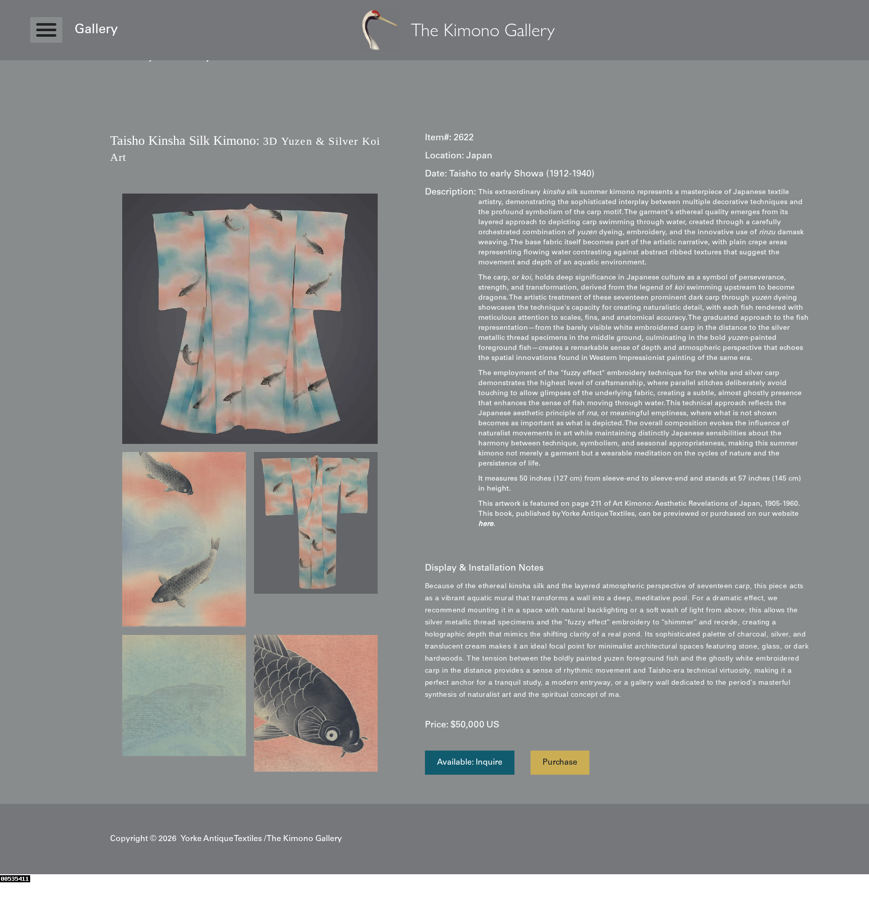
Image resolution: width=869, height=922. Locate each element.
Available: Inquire (469, 763)
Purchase (560, 763)
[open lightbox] (250, 319)
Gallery (96, 30)
